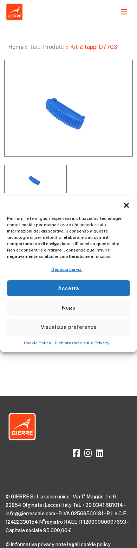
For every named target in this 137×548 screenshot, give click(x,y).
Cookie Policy (37, 342)
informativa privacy (32, 544)
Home (16, 47)
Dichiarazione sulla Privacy (82, 342)
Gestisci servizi (67, 269)
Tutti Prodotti (47, 47)
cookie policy (96, 544)
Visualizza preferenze (69, 327)
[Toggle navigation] (124, 12)
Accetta (68, 288)
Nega (69, 308)
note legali (68, 544)
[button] (126, 204)
